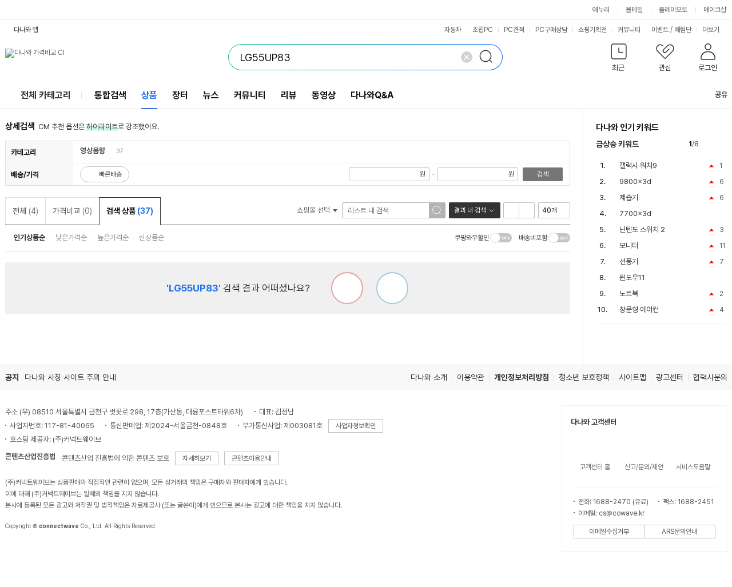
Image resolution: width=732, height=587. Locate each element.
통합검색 (110, 95)
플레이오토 (673, 10)
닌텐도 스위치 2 (642, 229)
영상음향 (92, 150)
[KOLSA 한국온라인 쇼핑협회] (25, 552)
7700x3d (635, 213)
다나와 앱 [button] (26, 30)
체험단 (682, 30)
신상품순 (151, 237)
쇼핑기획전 (592, 30)
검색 (542, 174)
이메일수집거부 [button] (609, 532)
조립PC (482, 30)
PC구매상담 (551, 30)
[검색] (489, 57)
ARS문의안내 (679, 532)
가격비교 (72, 210)
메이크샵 (714, 10)
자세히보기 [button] (196, 458)
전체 (25, 210)
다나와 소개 (429, 377)
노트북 (628, 293)
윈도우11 (632, 277)
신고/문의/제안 (643, 467)
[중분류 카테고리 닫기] (110, 150)
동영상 (324, 95)
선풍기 (628, 261)
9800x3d (635, 181)
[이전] (710, 144)
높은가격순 (113, 237)
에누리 (601, 10)
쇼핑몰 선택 (314, 210)
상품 (149, 95)
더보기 (711, 30)
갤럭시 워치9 (638, 165)
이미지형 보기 (526, 210)
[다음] (722, 144)
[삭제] (466, 57)
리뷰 (289, 95)
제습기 (628, 197)
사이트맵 (632, 377)
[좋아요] (392, 288)
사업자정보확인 (356, 426)
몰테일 (634, 10)
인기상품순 (29, 237)
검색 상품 (129, 210)
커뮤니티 (629, 30)
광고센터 (669, 377)
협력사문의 (710, 377)
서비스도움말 (693, 467)
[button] (619, 60)
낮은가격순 (71, 237)
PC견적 (514, 30)
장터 (180, 95)
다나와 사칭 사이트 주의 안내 (70, 377)
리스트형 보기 (511, 210)
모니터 (628, 245)
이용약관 (470, 377)
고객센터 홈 (595, 467)
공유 (721, 94)
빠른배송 (110, 174)
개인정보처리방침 (521, 377)
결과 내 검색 (470, 210)
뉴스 (211, 95)
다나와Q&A (372, 95)
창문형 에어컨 (639, 309)
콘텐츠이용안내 (252, 458)
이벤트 (660, 30)
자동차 (453, 30)
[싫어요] (347, 288)
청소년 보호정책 (584, 377)
